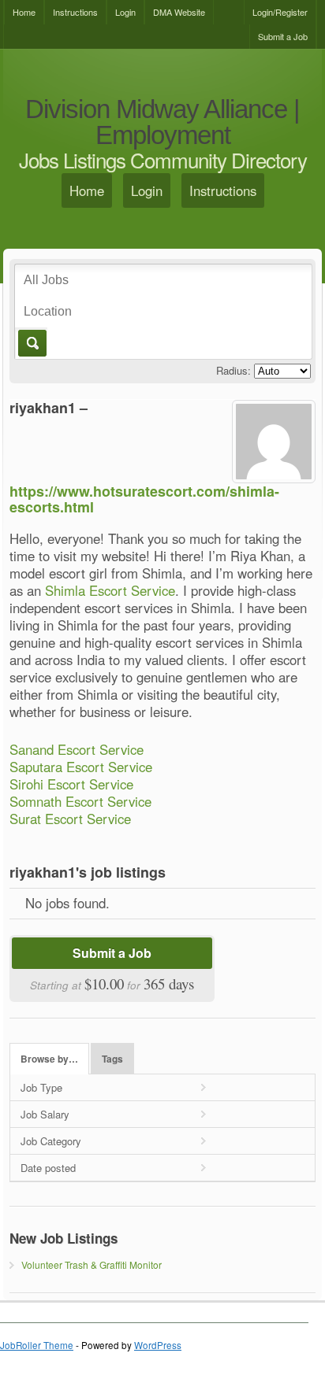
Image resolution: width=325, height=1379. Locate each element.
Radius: (233, 370)
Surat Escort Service (70, 818)
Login (125, 12)
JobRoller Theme (36, 1345)
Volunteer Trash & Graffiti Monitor (91, 1264)
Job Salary (45, 1114)
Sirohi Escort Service (71, 784)
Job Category (51, 1140)
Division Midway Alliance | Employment (162, 122)
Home (24, 12)
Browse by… (49, 1059)
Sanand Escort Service (76, 749)
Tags (112, 1059)
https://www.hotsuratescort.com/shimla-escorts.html (144, 499)
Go (31, 343)
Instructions (75, 12)
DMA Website (179, 12)
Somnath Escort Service (80, 801)
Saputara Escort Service (80, 766)
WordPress (157, 1345)
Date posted (48, 1167)
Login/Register (280, 12)
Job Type (41, 1087)
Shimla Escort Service (110, 590)
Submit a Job (283, 36)
